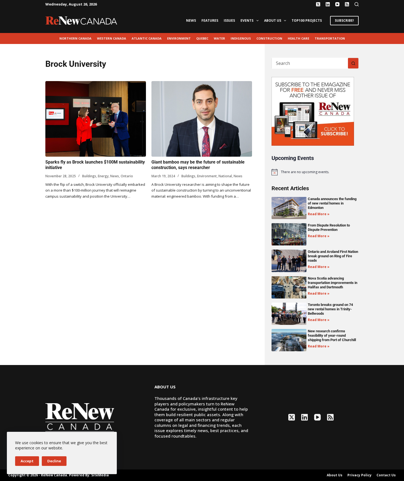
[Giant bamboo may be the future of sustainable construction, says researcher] (201, 119)
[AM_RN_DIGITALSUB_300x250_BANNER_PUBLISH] (313, 111)
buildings (89, 176)
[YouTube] (337, 4)
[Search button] (353, 63)
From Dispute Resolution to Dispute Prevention (329, 227)
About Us (272, 20)
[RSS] (347, 4)
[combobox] (310, 63)
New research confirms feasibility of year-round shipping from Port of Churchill (332, 335)
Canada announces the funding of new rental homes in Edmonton (332, 203)
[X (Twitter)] (318, 4)
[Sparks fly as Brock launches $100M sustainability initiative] (95, 119)
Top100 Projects (307, 20)
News (191, 20)
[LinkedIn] (328, 4)
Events (246, 20)
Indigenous (241, 38)
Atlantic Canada (147, 38)
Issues (229, 20)
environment (179, 38)
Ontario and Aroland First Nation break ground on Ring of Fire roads (333, 256)
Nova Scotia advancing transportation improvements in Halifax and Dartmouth (332, 282)
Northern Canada (75, 38)
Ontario (127, 176)
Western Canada (111, 38)
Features (209, 20)
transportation (330, 38)
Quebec (202, 38)
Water (219, 38)
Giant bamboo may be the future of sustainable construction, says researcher (198, 164)
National (225, 176)
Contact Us (386, 475)
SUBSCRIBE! (344, 20)
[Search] (357, 4)
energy (103, 176)
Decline (54, 460)
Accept (27, 460)
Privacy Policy (359, 475)
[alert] (315, 172)
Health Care (298, 38)
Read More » (319, 214)
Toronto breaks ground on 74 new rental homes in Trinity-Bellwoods (330, 309)
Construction (269, 38)
